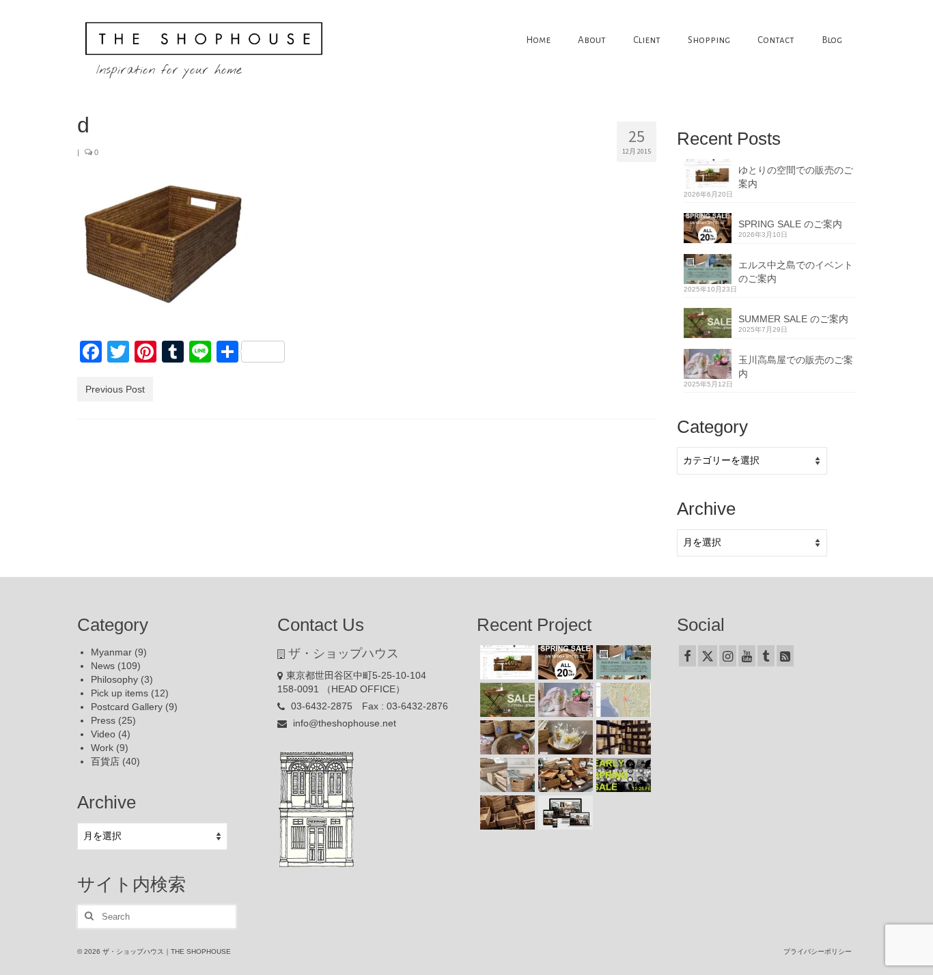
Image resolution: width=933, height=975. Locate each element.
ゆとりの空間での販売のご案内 (795, 177)
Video (103, 734)
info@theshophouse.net (343, 723)
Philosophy (114, 679)
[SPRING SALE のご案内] (564, 662)
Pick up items (119, 693)
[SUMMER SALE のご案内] (506, 700)
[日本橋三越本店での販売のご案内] (564, 737)
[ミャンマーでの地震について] (622, 700)
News (103, 665)
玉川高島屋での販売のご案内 (795, 366)
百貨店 (105, 761)
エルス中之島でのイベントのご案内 (795, 271)
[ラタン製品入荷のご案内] (622, 737)
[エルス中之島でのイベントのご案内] (622, 662)
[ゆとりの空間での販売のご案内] (506, 662)
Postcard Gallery (127, 706)
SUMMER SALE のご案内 (793, 318)
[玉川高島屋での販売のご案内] (564, 700)
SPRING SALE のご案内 (790, 223)
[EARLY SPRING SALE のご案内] (622, 775)
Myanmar (111, 652)
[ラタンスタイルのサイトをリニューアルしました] (564, 812)
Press (103, 720)
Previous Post (115, 389)
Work (102, 747)
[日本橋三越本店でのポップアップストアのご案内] (564, 775)
